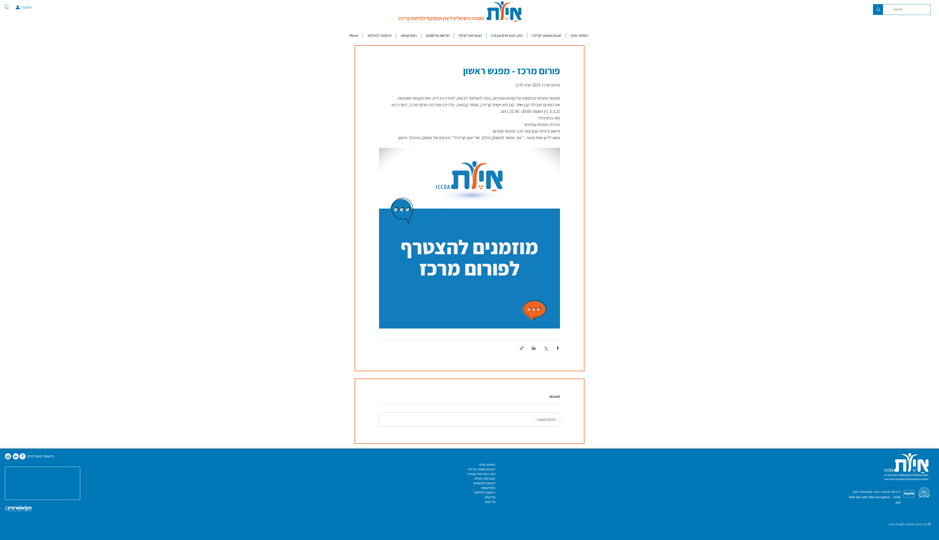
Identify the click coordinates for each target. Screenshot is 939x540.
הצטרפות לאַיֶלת (484, 478)
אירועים (490, 497)
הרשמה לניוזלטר (484, 492)
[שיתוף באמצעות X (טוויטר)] (545, 348)
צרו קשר (490, 501)
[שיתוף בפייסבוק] (557, 348)
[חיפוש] (878, 9)
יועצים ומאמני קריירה (481, 469)
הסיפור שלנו (487, 464)
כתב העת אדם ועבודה (481, 474)
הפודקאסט (488, 488)
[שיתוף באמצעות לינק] (521, 348)
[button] (7, 6)
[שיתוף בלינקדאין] (533, 348)
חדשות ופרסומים (484, 483)
